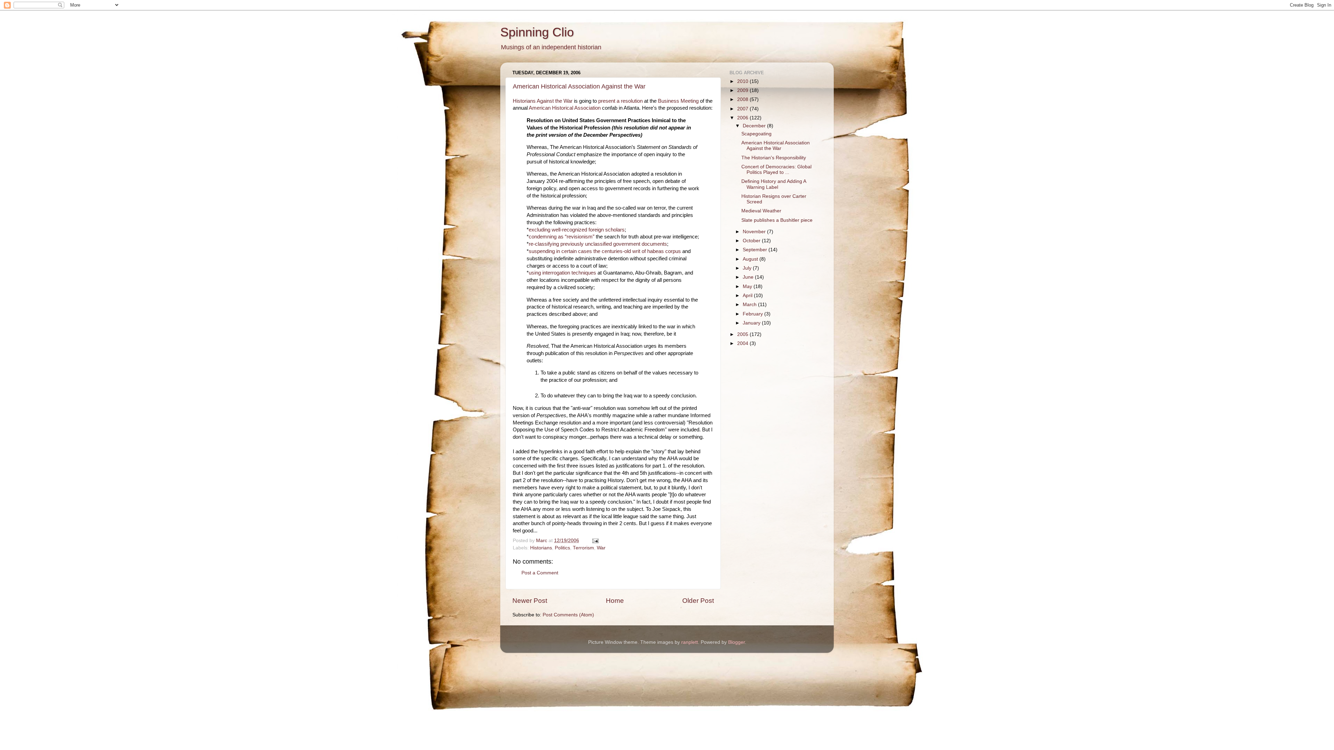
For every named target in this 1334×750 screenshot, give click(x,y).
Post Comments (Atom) (568, 614)
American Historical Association (565, 108)
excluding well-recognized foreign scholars (577, 230)
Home (615, 600)
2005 (743, 334)
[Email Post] (595, 540)
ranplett (689, 642)
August (751, 259)
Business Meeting (678, 101)
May (748, 286)
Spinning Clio (537, 32)
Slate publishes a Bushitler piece (777, 220)
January (752, 323)
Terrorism (583, 547)
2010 (743, 81)
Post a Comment (539, 572)
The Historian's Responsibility (773, 157)
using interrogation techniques (562, 273)
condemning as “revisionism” (561, 236)
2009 (743, 90)
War (601, 547)
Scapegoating (756, 133)
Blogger (736, 642)
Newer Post (529, 600)
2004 (743, 343)
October (752, 240)
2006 (743, 117)
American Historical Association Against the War (579, 86)
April (748, 295)
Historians (541, 547)
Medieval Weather (761, 210)
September (755, 249)
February (753, 314)
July (748, 268)
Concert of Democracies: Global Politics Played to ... (776, 169)
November (755, 231)
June (749, 277)
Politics (562, 547)
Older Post (698, 600)
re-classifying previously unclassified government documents (598, 244)
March (750, 304)
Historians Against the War (543, 101)
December (755, 125)
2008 (743, 99)
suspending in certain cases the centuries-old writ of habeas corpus (605, 251)
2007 (743, 108)
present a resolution (620, 101)
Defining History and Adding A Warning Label (773, 184)
